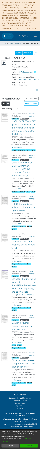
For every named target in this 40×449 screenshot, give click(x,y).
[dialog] (20, 439)
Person (18, 43)
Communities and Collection (20, 398)
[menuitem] (23, 36)
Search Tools (32, 103)
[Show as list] (3, 104)
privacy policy (26, 438)
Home (4, 43)
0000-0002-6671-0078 (29, 80)
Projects (20, 408)
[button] (17, 147)
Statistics (27, 53)
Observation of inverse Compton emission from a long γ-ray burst (24, 363)
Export (18, 53)
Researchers (20, 403)
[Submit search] (20, 36)
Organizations (20, 406)
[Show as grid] (8, 104)
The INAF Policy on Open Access (20, 427)
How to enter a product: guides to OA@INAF (20, 424)
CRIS (11, 43)
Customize (4, 441)
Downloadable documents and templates (20, 429)
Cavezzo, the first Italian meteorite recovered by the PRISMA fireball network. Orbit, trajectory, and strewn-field (24, 285)
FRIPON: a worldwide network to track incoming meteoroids (23, 207)
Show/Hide (32, 98)
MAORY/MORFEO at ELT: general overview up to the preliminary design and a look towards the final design (24, 127)
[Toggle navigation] (35, 36)
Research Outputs (20, 401)
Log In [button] (27, 36)
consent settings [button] (32, 115)
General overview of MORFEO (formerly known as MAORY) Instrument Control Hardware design (22, 169)
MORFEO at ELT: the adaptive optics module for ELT (23, 244)
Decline (10, 446)
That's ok (29, 446)
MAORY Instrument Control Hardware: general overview (23, 326)
